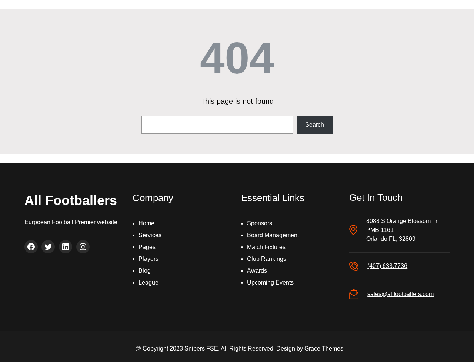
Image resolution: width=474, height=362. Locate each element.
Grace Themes (323, 348)
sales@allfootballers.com (400, 294)
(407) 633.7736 (387, 266)
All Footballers (70, 200)
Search (314, 125)
